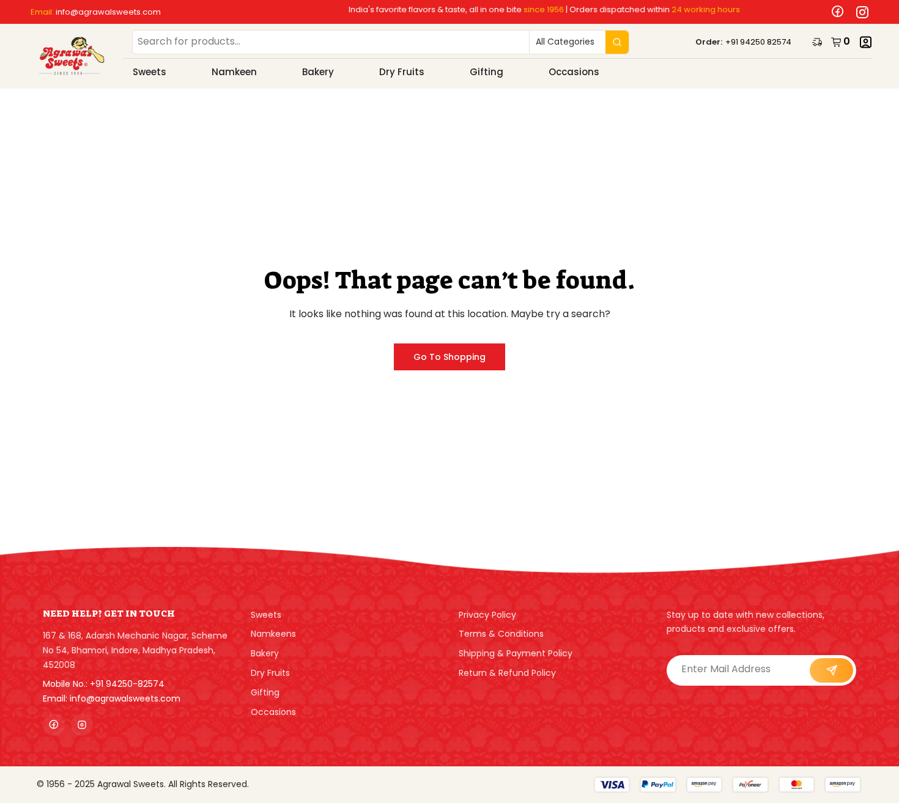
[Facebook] (835, 12)
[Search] (617, 42)
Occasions (574, 71)
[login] (865, 42)
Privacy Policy (487, 615)
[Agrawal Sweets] (72, 56)
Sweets (149, 71)
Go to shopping (449, 357)
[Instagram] (859, 12)
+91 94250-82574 (127, 684)
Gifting (486, 71)
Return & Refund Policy (507, 673)
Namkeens (273, 634)
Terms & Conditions (501, 634)
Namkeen (234, 71)
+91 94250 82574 (758, 42)
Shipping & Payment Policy (515, 653)
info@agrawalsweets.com (108, 12)
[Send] (831, 670)
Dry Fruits (401, 71)
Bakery (318, 71)
